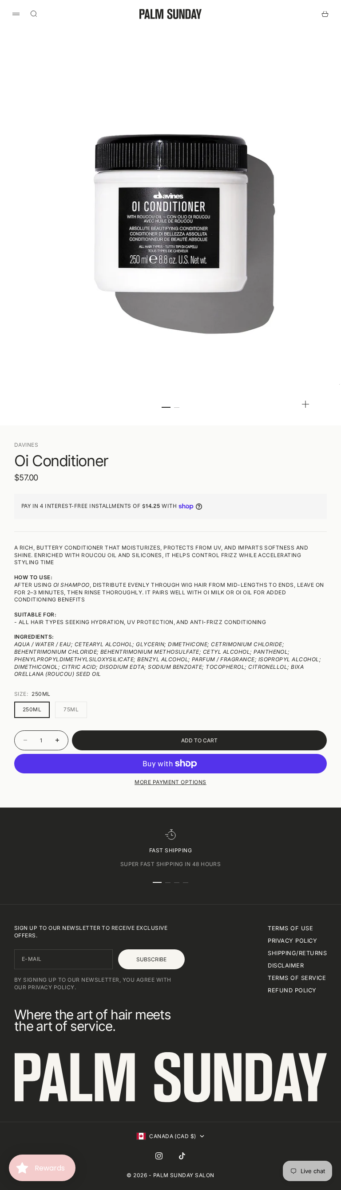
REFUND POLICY (292, 990)
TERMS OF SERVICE (297, 978)
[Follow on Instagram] (159, 1155)
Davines (26, 444)
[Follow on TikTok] (182, 1155)
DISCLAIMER (286, 965)
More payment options (170, 782)
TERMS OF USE (290, 928)
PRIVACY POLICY (292, 940)
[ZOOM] (305, 404)
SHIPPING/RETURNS (297, 953)
